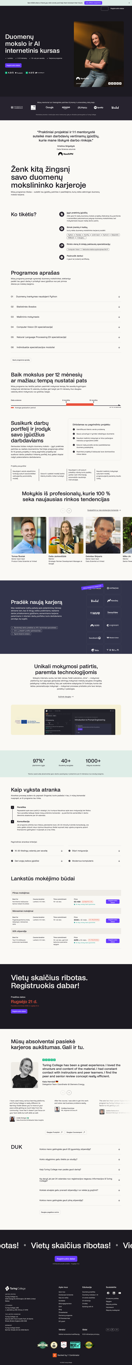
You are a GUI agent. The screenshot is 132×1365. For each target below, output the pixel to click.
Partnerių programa (65, 1315)
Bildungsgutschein (65, 1303)
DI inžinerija (86, 1301)
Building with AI (87, 1306)
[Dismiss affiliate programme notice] (129, 3)
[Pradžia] (13, 8)
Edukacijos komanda (66, 1295)
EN (108, 1329)
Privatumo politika (112, 1298)
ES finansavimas (64, 1318)
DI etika (85, 1303)
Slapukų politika (111, 1304)
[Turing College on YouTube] (120, 1293)
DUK (60, 1306)
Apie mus (62, 1292)
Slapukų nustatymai (113, 1310)
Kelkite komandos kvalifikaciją (69, 1334)
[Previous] (63, 510)
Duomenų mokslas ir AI (90, 1295)
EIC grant (62, 1321)
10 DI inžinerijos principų (90, 1334)
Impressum (110, 1307)
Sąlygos (109, 1301)
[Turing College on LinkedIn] (114, 1293)
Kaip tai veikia (63, 1298)
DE (117, 1329)
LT (112, 1329)
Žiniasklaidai (63, 1312)
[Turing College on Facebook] (108, 1293)
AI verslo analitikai (88, 1298)
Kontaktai (62, 1301)
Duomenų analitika (88, 1292)
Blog (60, 1309)
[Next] (69, 510)
